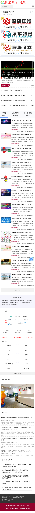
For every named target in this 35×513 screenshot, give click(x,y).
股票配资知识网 (21, 508)
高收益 (9, 346)
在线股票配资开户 (16, 129)
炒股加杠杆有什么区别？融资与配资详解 (14, 105)
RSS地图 (21, 505)
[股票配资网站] (13, 2)
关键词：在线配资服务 (19, 260)
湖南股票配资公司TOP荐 (20, 246)
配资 (8, 350)
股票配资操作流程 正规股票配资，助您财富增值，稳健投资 (17, 73)
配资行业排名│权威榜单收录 (21, 274)
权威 (26, 359)
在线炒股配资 (5, 85)
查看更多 (17, 290)
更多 (31, 12)
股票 (26, 346)
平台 (8, 355)
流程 (26, 364)
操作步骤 (26, 368)
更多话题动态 (17, 373)
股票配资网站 (15, 143)
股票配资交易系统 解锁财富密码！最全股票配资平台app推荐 (16, 417)
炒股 (26, 355)
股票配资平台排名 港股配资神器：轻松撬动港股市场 (18, 100)
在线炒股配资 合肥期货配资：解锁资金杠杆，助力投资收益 (16, 427)
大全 (26, 350)
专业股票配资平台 (16, 157)
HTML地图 (26, 505)
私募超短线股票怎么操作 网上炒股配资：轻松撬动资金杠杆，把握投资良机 (16, 471)
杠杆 (8, 359)
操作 (8, 368)
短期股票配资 (9, 364)
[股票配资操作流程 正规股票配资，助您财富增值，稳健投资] (17, 69)
